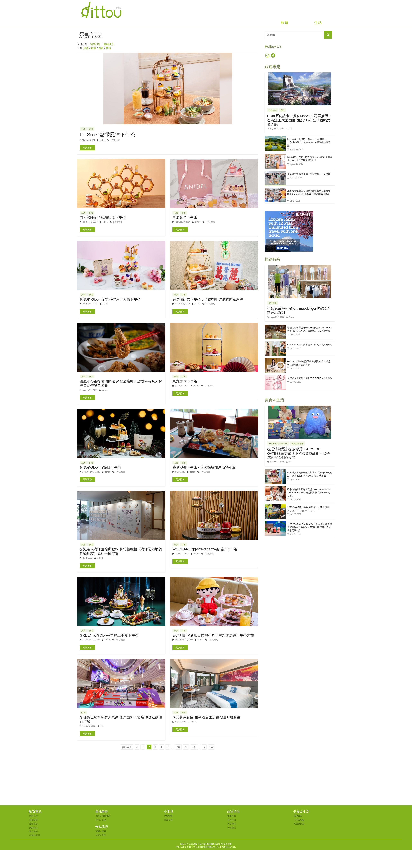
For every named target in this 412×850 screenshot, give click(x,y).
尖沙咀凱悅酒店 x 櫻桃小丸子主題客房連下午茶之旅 (213, 635)
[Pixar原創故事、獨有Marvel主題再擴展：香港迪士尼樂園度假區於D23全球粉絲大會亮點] (299, 74)
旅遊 (284, 23)
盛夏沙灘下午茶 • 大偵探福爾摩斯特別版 (204, 467)
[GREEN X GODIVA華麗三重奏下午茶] (121, 579)
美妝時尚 (231, 823)
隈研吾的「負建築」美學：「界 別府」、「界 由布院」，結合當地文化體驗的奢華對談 (309, 142)
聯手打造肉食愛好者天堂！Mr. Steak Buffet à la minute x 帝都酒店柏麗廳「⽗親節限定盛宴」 (309, 492)
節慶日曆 (168, 819)
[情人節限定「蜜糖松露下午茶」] (121, 161)
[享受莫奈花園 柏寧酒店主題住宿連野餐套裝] (214, 661)
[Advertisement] (206, 781)
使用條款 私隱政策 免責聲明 (219, 844)
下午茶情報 (115, 140)
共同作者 (202, 844)
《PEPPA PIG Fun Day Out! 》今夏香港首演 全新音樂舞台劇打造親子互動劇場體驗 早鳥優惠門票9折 (309, 527)
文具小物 (231, 819)
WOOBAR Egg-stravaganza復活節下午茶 (204, 549)
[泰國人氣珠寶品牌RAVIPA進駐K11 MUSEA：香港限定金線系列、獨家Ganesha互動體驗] (275, 326)
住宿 (98, 819)
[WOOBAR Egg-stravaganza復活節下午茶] (214, 493)
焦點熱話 (272, 110)
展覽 (100, 48)
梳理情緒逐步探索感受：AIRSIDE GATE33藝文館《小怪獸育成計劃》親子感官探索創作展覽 (298, 453)
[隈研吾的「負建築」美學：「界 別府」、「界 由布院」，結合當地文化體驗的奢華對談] (275, 137)
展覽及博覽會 (297, 443)
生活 (318, 23)
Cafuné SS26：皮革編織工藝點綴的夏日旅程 (309, 344)
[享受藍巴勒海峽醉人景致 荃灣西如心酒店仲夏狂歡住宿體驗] (121, 661)
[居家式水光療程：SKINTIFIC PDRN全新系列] (275, 376)
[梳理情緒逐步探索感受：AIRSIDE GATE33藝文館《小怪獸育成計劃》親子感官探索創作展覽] (299, 407)
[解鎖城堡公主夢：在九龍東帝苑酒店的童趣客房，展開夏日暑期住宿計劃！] (275, 155)
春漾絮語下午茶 (184, 217)
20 (185, 747)
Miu (102, 726)
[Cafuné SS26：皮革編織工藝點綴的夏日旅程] (275, 343)
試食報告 (298, 815)
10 (178, 747)
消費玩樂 (106, 815)
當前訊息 (95, 44)
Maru (291, 317)
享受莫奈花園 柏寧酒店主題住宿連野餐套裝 (206, 717)
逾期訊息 (108, 44)
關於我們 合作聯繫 (188, 844)
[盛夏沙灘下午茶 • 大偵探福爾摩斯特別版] (214, 411)
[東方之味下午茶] (214, 325)
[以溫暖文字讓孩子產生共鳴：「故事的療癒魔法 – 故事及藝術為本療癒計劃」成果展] (275, 471)
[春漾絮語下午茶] (214, 161)
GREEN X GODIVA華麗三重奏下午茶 (109, 635)
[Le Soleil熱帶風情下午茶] (167, 54)
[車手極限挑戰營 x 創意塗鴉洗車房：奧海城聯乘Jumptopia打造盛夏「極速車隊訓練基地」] (275, 189)
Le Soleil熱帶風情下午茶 (108, 135)
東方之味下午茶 (184, 381)
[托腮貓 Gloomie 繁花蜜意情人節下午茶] (121, 243)
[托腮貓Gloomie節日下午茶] (121, 411)
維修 (86, 48)
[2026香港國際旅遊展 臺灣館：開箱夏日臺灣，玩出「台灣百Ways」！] (275, 505)
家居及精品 (299, 823)
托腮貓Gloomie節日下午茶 (100, 467)
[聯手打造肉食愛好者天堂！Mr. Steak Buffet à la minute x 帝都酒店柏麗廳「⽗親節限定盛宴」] (275, 488)
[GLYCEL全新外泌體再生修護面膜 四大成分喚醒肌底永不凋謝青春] (275, 360)
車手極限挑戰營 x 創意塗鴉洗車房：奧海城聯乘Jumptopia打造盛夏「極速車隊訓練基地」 (308, 194)
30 (193, 747)
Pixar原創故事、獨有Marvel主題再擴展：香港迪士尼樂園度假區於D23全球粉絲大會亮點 (299, 120)
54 (211, 747)
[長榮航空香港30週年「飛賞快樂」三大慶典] (275, 172)
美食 (104, 819)
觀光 (98, 815)
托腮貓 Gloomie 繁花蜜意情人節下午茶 (110, 299)
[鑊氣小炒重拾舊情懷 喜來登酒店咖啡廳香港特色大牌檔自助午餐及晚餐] (121, 325)
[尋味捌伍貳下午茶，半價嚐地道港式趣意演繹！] (214, 243)
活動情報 (168, 815)
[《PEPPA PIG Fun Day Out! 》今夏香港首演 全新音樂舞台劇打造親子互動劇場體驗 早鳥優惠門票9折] (275, 522)
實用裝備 (272, 303)
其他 (108, 48)
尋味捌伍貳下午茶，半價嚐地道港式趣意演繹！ (209, 299)
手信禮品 (231, 827)
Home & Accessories (278, 443)
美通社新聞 (34, 835)
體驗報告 (33, 823)
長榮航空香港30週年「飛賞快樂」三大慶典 (308, 174)
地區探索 (33, 815)
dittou (103, 140)
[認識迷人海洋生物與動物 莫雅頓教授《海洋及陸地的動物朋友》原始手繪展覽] (121, 493)
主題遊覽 (33, 819)
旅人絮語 (33, 831)
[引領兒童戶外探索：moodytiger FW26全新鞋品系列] (299, 266)
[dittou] (101, 2)
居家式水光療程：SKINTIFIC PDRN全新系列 (309, 378)
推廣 (93, 48)
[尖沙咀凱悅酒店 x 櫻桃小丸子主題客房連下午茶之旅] (214, 579)
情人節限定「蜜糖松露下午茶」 (104, 217)
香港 (91, 129)
